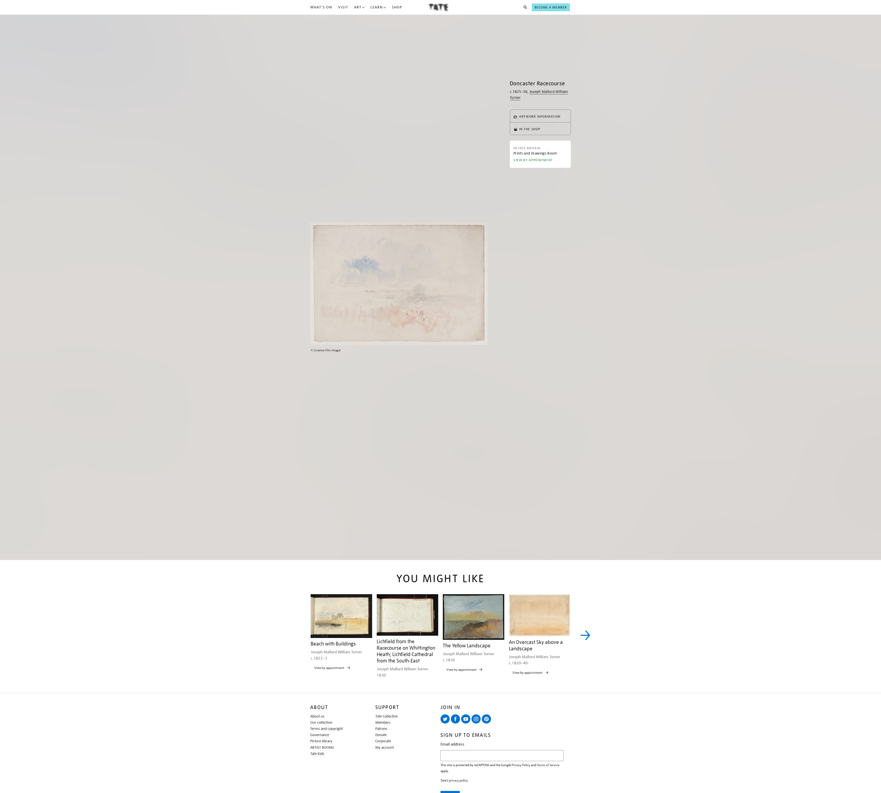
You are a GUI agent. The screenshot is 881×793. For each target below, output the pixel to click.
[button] (524, 7)
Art (358, 7)
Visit (343, 7)
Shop (397, 7)
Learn (377, 7)
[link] (325, 467)
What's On (321, 7)
